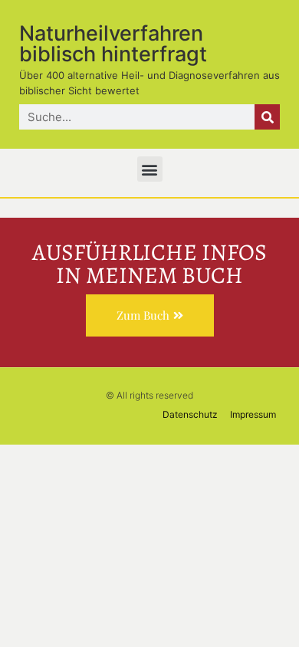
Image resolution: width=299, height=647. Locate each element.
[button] (150, 169)
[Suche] (267, 117)
